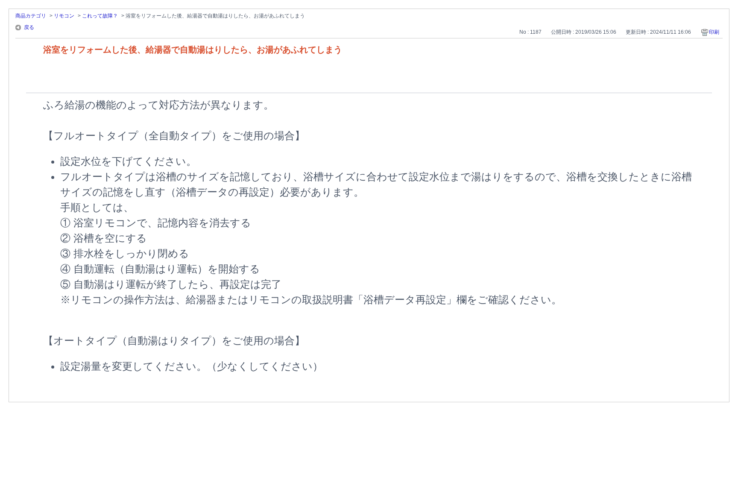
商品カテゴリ (30, 16)
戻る (29, 27)
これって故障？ (100, 16)
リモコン (64, 16)
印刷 (714, 32)
